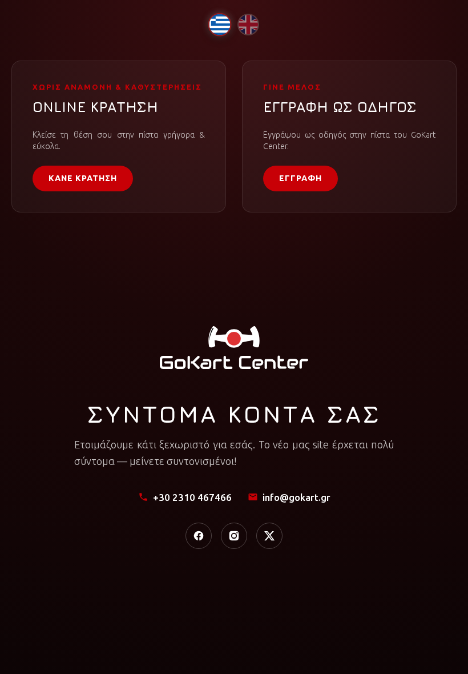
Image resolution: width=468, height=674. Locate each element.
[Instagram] (234, 536)
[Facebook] (198, 536)
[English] (248, 24)
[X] (269, 536)
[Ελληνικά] (219, 24)
